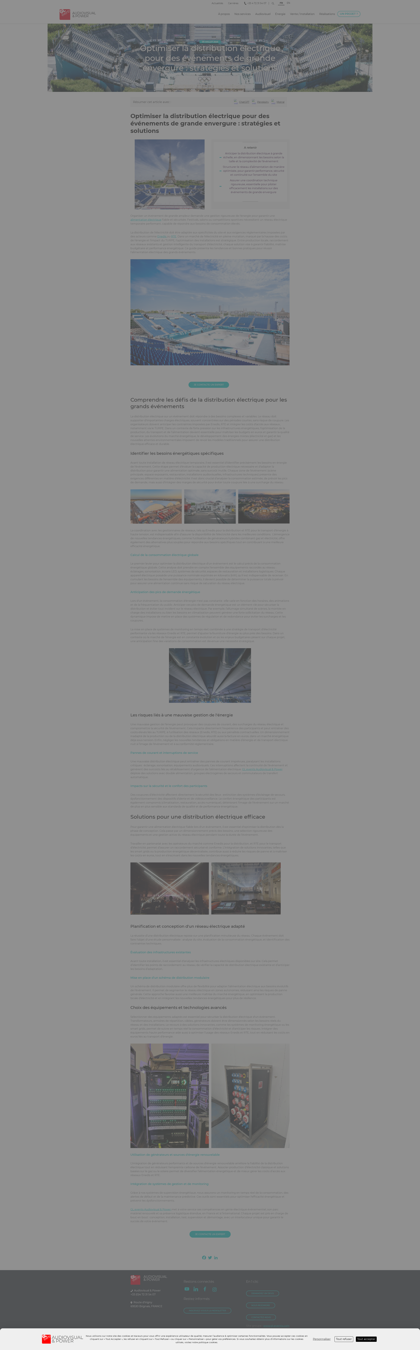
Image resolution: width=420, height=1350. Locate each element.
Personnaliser (322, 1339)
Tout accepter (366, 1339)
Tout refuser (344, 1339)
